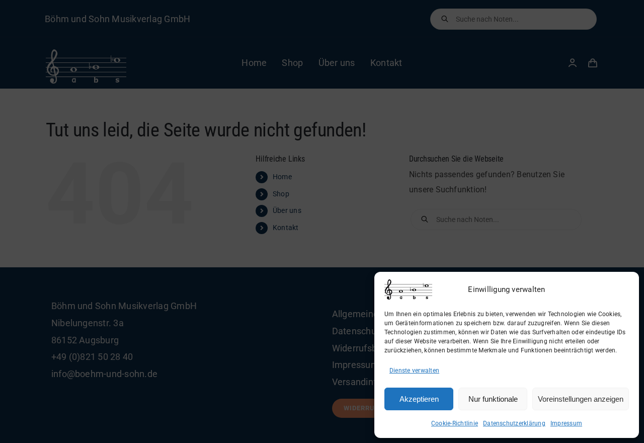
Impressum (566, 423)
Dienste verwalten (414, 370)
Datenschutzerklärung (514, 423)
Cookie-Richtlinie (454, 423)
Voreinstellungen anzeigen (580, 399)
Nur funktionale (493, 399)
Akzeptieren (419, 399)
